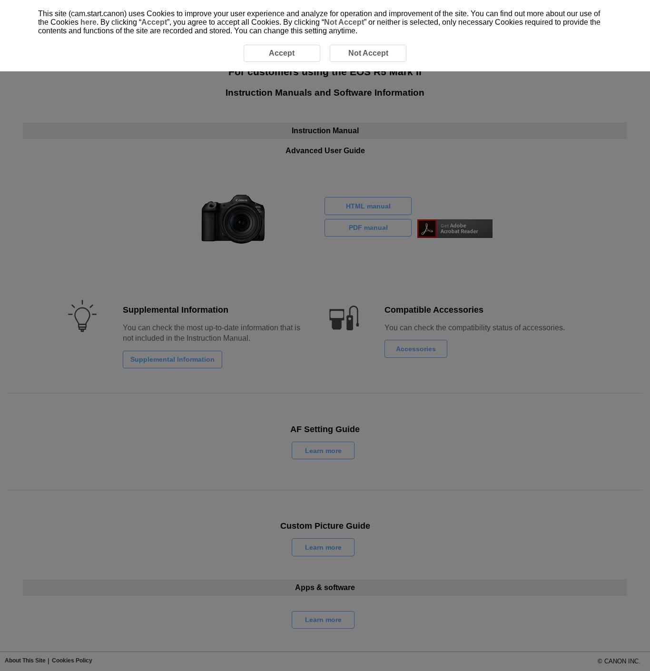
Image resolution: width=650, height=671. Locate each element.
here (88, 22)
